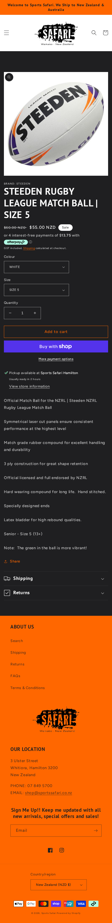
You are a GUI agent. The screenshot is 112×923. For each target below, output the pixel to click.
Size (7, 280)
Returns (17, 664)
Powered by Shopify (69, 913)
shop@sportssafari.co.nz (48, 792)
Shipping (29, 248)
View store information (29, 386)
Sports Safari (48, 913)
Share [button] (15, 561)
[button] (6, 32)
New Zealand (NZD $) (53, 885)
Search (16, 641)
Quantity (11, 303)
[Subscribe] (95, 830)
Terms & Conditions (27, 688)
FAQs (15, 676)
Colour (9, 257)
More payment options (56, 359)
